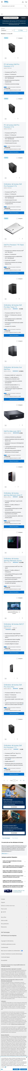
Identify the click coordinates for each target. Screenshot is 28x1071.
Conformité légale (5, 957)
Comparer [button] (20, 38)
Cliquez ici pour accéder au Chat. (18, 1024)
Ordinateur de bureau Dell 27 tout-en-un (14, 625)
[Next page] (20, 780)
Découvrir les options (14, 93)
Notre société (4, 920)
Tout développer (6, 838)
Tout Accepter (23, 1069)
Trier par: (3, 28)
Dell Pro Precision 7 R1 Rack (14, 245)
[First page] (4, 780)
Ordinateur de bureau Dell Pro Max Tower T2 (13, 306)
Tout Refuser (16, 1069)
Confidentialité (4, 947)
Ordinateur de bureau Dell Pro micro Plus (13, 686)
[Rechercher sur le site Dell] (25, 6)
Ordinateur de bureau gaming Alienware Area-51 (13, 494)
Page (11, 780)
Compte (3, 899)
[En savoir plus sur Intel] (8, 891)
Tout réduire (15, 838)
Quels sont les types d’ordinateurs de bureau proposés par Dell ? (12, 861)
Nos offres (3, 917)
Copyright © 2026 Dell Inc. (7, 941)
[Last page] (24, 780)
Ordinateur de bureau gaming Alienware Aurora (13, 560)
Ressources (4, 927)
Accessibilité (4, 960)
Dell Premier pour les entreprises (8, 935)
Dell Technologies (5, 932)
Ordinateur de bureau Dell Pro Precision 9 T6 (13, 185)
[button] (22, 2)
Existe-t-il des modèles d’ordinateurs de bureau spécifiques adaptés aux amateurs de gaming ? (13, 871)
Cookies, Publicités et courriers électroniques (11, 954)
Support (3, 902)
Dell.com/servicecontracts (17, 994)
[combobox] (14, 6)
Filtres (21, 30)
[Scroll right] (27, 18)
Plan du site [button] (4, 909)
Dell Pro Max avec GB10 (12, 431)
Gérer (2, 1069)
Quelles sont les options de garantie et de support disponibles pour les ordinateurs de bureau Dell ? (13, 886)
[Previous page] (7, 780)
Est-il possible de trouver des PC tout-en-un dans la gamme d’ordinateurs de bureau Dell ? (13, 876)
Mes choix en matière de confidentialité (10, 950)
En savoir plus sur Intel (17, 891)
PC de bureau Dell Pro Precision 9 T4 (11, 126)
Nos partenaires (5, 923)
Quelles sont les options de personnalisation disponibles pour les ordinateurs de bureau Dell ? (13, 881)
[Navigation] (2, 2)
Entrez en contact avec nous (8, 905)
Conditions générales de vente (8, 944)
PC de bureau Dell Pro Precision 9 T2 (11, 65)
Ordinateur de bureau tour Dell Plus (13, 368)
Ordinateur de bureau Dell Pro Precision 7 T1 (13, 746)
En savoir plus (14, 807)
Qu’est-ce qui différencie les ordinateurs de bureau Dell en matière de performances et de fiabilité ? (13, 866)
